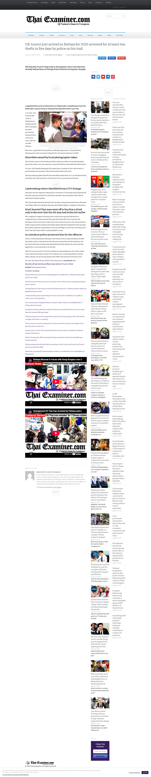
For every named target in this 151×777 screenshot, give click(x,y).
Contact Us (99, 2)
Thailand (41, 35)
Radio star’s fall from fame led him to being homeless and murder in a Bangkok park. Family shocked (118, 134)
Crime (80, 35)
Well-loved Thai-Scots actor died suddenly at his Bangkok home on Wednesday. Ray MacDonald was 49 (99, 679)
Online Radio (62, 2)
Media (109, 35)
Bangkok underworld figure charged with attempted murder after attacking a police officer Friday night (100, 271)
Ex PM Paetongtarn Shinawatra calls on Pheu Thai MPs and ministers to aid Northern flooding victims (119, 401)
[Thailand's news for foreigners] (58, 21)
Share (113, 58)
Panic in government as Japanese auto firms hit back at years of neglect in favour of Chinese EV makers (100, 420)
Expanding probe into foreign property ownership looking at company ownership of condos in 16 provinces (119, 625)
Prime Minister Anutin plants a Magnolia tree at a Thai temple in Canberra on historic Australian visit (118, 448)
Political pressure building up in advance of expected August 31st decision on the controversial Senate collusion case (119, 376)
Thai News (31, 35)
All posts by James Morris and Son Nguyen (50, 487)
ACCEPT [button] (145, 772)
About (90, 2)
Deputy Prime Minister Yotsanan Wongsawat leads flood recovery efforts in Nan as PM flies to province (99, 309)
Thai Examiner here (35, 267)
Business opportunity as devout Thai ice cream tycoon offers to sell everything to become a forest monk (99, 234)
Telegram (49, 264)
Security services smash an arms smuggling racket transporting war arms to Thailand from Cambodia (100, 157)
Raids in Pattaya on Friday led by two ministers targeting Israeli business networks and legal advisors (118, 321)
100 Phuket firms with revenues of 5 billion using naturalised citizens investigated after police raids (118, 299)
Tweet (103, 58)
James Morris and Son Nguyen (53, 55)
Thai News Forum (32, 2)
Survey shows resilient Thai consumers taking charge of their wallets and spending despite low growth (100, 604)
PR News (108, 2)
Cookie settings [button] (134, 773)
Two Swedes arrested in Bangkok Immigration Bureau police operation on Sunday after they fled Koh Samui (100, 120)
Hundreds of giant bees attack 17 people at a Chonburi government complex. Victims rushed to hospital (100, 532)
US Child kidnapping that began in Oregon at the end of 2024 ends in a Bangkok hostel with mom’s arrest (100, 383)
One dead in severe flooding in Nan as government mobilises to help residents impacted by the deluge (100, 716)
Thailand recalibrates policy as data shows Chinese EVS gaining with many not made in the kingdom (118, 575)
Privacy (82, 2)
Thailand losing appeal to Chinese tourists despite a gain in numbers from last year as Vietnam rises (100, 458)
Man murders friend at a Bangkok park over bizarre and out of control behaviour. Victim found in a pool (99, 346)
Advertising (44, 2)
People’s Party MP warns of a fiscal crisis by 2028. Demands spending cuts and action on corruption (119, 276)
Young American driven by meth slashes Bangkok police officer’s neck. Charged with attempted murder (118, 254)
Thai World (119, 35)
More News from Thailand (84, 55)
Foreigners (74, 55)
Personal (90, 35)
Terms (53, 2)
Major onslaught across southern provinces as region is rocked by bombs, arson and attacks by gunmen (118, 207)
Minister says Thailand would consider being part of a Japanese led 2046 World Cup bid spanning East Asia (99, 642)
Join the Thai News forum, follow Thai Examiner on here (50, 261)
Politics (52, 35)
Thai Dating (73, 2)
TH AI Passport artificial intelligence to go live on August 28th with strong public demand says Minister (100, 569)
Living (72, 35)
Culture (100, 35)
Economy (62, 35)
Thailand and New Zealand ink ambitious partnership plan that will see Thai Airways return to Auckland (99, 495)
